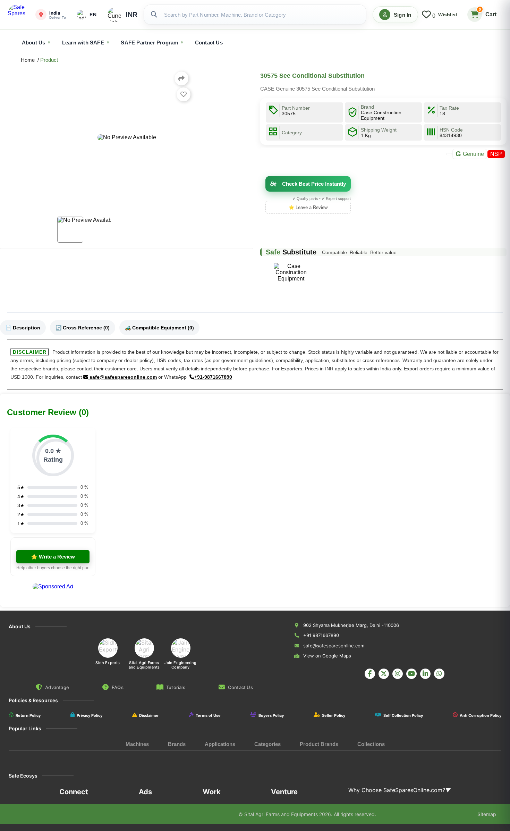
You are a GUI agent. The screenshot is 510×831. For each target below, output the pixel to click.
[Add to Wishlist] (184, 94)
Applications (220, 744)
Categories (267, 744)
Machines (137, 744)
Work (212, 792)
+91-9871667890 (213, 377)
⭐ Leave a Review (308, 207)
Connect (73, 792)
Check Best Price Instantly (314, 184)
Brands (177, 744)
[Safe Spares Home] (18, 14)
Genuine (470, 154)
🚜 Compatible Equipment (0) (159, 327)
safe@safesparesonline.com (122, 377)
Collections (371, 744)
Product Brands (319, 744)
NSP (496, 154)
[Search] (154, 15)
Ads (145, 792)
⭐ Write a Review (53, 557)
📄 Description (23, 327)
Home (29, 60)
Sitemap (486, 814)
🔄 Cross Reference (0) (83, 327)
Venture (284, 792)
